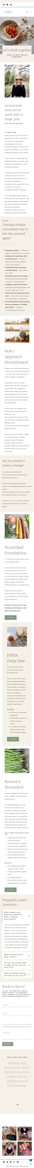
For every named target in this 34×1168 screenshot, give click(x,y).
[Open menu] (27, 11)
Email (5, 1014)
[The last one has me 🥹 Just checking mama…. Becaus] (9, 1134)
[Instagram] (7, 4)
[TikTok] (14, 1162)
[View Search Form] (30, 12)
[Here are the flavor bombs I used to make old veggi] (9, 1149)
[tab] (16, 1104)
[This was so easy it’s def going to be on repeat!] (24, 1134)
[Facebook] (3, 4)
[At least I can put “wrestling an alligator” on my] (24, 1149)
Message (6, 1033)
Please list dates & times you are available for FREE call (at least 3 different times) (17, 1025)
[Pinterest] (10, 4)
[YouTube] (17, 1162)
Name (5, 1005)
